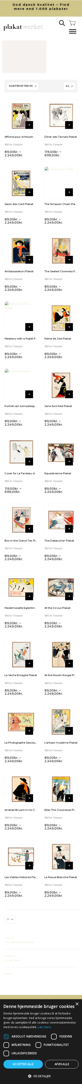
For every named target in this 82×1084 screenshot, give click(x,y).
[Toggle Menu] (72, 31)
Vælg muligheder (29, 125)
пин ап (9, 937)
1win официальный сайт (20, 942)
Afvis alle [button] (62, 1064)
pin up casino (13, 960)
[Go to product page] (21, 116)
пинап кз (10, 955)
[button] (62, 23)
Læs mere (44, 1027)
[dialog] (41, 1041)
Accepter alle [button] (23, 1064)
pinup (8, 973)
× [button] (77, 1004)
